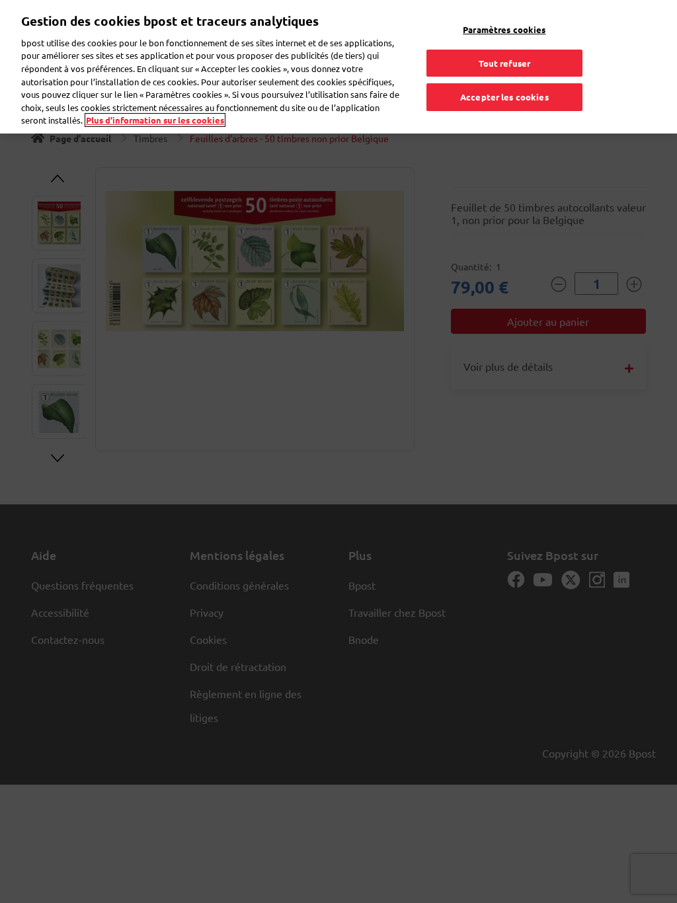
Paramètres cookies (504, 29)
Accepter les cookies (504, 96)
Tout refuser (505, 63)
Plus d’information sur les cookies (155, 120)
